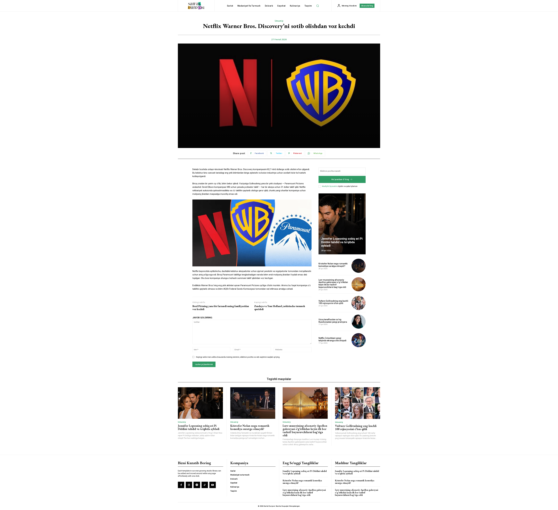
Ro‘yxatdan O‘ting (340, 179)
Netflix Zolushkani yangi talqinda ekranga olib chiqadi (332, 339)
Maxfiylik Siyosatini (329, 186)
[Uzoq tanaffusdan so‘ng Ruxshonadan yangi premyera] (359, 322)
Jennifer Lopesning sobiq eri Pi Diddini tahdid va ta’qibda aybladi (342, 242)
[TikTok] (205, 485)
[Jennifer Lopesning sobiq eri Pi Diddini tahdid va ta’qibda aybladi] (342, 223)
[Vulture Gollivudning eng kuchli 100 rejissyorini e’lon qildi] (359, 303)
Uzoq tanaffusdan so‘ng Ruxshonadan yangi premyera (333, 320)
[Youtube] (212, 485)
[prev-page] (355, 198)
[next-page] (360, 198)
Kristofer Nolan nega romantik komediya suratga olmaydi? (333, 264)
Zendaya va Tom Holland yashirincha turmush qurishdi (279, 308)
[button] (317, 6)
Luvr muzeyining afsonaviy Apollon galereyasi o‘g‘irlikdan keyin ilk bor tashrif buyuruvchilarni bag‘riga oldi (333, 283)
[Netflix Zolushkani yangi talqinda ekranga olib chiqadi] (359, 340)
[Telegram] (197, 485)
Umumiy (279, 21)
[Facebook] (181, 485)
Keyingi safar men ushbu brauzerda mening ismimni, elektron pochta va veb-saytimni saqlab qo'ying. (238, 357)
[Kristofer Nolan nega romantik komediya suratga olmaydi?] (359, 266)
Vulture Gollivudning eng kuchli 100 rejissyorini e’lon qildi (333, 302)
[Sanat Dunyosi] (196, 6)
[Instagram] (189, 485)
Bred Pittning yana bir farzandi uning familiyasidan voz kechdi (220, 308)
